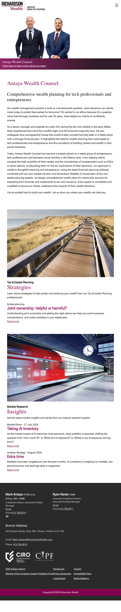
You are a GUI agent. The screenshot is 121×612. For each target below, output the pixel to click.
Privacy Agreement (62, 573)
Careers (77, 569)
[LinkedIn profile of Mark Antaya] (8, 516)
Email (8, 509)
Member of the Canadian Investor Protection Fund (29, 573)
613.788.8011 (66, 508)
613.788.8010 (19, 512)
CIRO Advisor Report (15, 569)
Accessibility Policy (82, 573)
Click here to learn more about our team (24, 65)
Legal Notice (59, 578)
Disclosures (58, 569)
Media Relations (81, 578)
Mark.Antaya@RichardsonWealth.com (32, 539)
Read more (13, 321)
